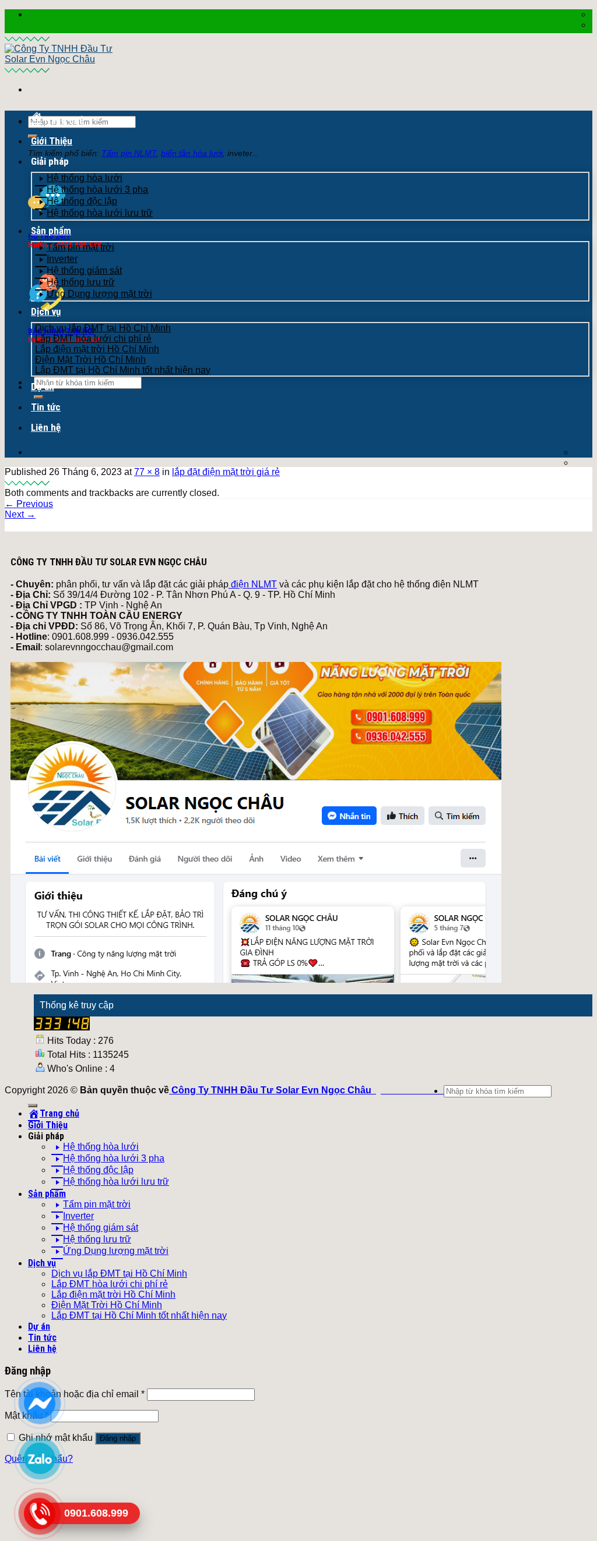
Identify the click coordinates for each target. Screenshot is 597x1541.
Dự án (42, 386)
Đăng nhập (118, 1438)
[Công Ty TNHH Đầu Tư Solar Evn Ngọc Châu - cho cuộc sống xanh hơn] (66, 54)
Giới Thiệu (51, 141)
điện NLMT (253, 584)
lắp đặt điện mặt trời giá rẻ (226, 472)
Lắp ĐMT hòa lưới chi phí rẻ (93, 338)
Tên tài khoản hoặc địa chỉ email (75, 1394)
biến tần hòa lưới (192, 153)
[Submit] (32, 1105)
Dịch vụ (46, 311)
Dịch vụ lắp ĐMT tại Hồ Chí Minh (103, 328)
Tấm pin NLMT (128, 153)
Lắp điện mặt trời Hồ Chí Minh (97, 349)
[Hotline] (39, 1513)
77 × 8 (147, 472)
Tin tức (46, 407)
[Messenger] (39, 1402)
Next (20, 514)
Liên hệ (46, 427)
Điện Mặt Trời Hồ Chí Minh (90, 359)
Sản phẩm (51, 230)
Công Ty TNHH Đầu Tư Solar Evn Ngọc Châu (271, 1090)
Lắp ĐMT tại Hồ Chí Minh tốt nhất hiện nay (122, 370)
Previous (29, 504)
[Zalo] (39, 1457)
